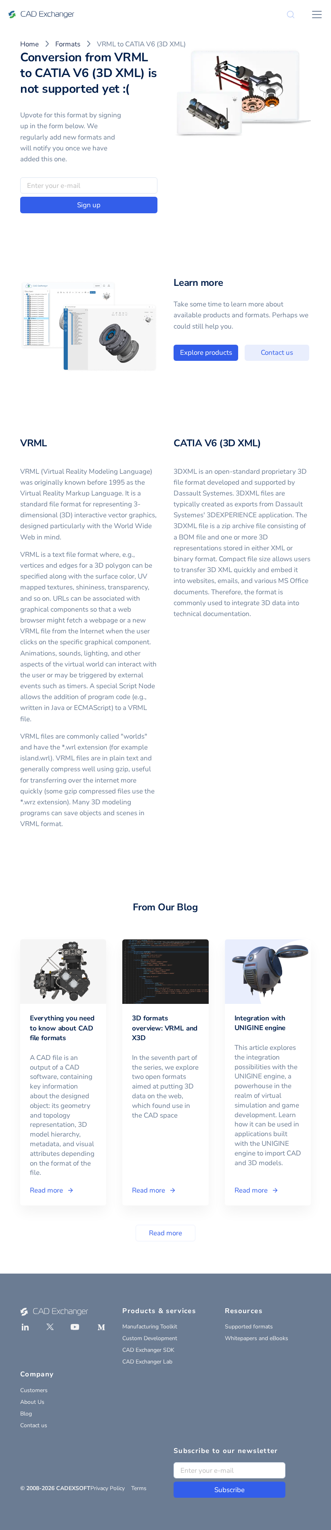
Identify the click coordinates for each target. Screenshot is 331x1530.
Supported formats (249, 1326)
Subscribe (229, 1490)
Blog (26, 1414)
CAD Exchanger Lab (147, 1362)
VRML (33, 443)
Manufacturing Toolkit (149, 1326)
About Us (32, 1402)
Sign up (89, 205)
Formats (67, 44)
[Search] (290, 14)
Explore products (206, 352)
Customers (34, 1390)
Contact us (277, 352)
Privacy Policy (107, 1488)
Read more (165, 1233)
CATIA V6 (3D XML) (217, 443)
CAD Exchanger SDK (148, 1350)
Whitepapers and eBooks (256, 1338)
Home (29, 44)
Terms (139, 1488)
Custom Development (149, 1338)
